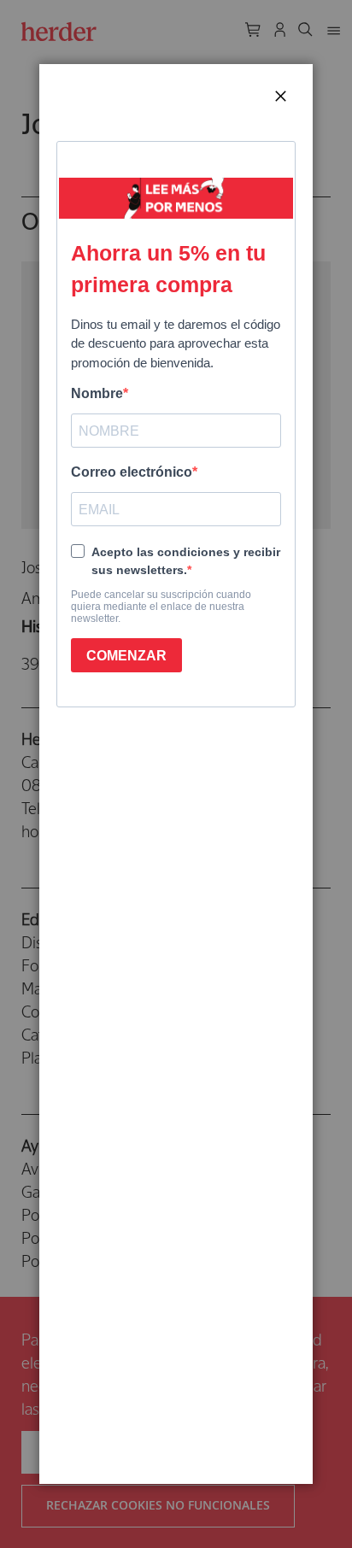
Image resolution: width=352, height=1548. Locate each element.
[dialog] (176, 774)
